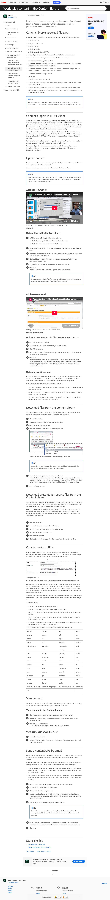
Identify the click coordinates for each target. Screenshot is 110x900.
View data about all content (36, 845)
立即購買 (56, 2)
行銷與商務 (35, 2)
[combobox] (86, 8)
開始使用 (10, 888)
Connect (10, 15)
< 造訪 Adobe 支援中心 (13, 882)
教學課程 (10, 892)
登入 (106, 2)
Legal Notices (30, 851)
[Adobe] (3, 2)
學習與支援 (46, 2)
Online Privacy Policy (44, 851)
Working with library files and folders (39, 847)
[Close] (80, 896)
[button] (101, 2)
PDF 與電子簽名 (23, 2)
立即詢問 (38, 893)
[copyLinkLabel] (53, 875)
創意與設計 (12, 2)
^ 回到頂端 (104, 883)
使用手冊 (10, 890)
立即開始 (64, 893)
